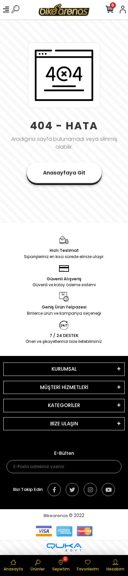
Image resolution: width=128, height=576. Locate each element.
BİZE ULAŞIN (64, 423)
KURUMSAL (64, 368)
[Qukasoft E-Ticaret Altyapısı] (64, 547)
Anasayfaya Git (64, 173)
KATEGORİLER (64, 405)
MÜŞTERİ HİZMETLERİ (64, 387)
